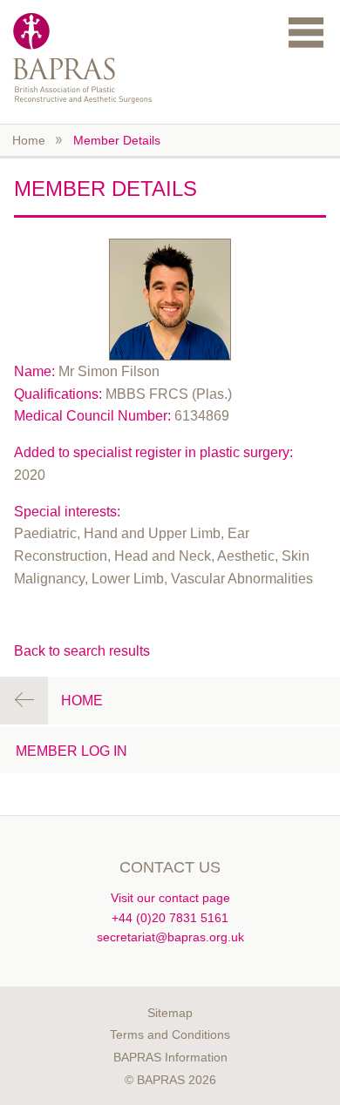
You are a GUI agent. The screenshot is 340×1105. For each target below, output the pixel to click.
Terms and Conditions (170, 1034)
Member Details (116, 140)
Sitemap (170, 1013)
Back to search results (82, 650)
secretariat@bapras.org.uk (170, 937)
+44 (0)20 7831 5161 (170, 918)
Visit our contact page (170, 898)
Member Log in (71, 751)
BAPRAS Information (170, 1057)
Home (28, 140)
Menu (306, 31)
